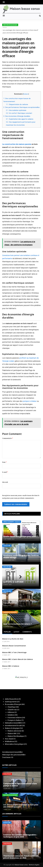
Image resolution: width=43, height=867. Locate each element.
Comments (27, 632)
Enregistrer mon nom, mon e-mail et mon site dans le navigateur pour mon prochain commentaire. (20, 497)
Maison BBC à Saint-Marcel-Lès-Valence (17, 659)
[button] (4, 2)
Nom (4, 462)
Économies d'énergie (13, 704)
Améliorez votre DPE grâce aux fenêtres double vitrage (21, 556)
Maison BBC (7, 567)
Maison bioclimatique (15, 736)
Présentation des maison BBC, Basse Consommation (19, 602)
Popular (7, 632)
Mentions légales (34, 865)
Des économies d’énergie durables (16, 116)
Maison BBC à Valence (10, 666)
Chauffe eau (12, 710)
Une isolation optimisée (16, 110)
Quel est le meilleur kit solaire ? (17, 624)
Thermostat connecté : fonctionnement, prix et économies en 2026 (21, 857)
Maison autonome (14, 731)
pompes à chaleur (29, 401)
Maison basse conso (21, 865)
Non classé (9, 739)
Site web (5, 482)
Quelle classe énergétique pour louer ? (20, 536)
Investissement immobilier (12, 752)
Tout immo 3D (7, 757)
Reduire (25, 94)
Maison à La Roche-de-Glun (12, 639)
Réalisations (9, 741)
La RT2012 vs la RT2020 (13, 582)
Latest (16, 632)
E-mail (5, 472)
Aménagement (10, 702)
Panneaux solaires (10, 612)
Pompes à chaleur (14, 720)
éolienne (10, 712)
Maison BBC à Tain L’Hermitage (14, 652)
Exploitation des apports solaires (19, 119)
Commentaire (7, 438)
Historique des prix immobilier (14, 755)
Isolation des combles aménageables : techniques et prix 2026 (20, 836)
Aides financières (11, 699)
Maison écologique (10, 25)
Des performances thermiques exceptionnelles (21, 107)
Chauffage (11, 707)
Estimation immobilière (14, 723)
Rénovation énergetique (14, 744)
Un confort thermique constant (19, 113)
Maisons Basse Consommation (14, 646)
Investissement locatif (11, 521)
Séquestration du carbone (17, 104)
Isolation (6, 545)
